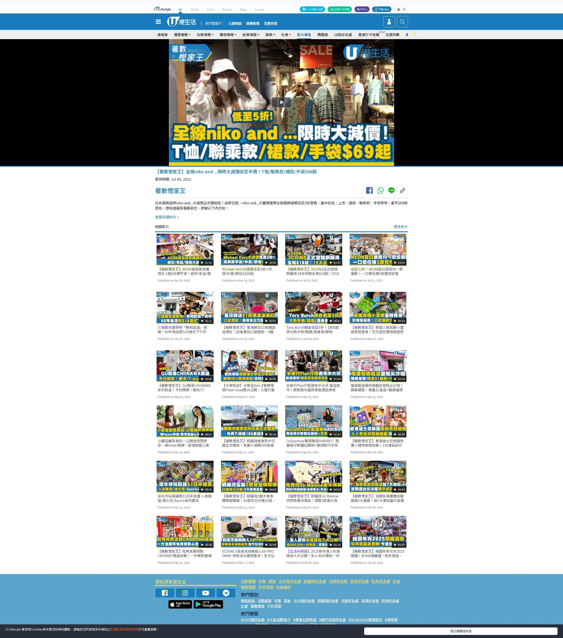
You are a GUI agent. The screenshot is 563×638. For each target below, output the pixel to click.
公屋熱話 (235, 23)
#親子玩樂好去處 (332, 619)
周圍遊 (322, 34)
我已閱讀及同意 (461, 631)
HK (180, 9)
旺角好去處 (380, 581)
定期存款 (270, 23)
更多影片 (401, 226)
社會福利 (283, 587)
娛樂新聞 (253, 23)
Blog (243, 9)
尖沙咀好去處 (290, 581)
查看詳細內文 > (167, 216)
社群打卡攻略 (342, 9)
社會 (396, 581)
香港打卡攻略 (368, 34)
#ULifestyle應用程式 (365, 619)
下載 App (383, 9)
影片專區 (304, 34)
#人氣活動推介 (279, 619)
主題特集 (393, 34)
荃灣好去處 (359, 581)
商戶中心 (362, 9)
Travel (195, 9)
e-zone (259, 9)
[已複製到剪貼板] (402, 190)
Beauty (227, 9)
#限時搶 (391, 619)
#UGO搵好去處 (253, 619)
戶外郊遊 (265, 587)
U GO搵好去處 (314, 9)
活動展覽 (248, 581)
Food (210, 9)
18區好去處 (343, 34)
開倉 (272, 581)
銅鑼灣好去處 (315, 581)
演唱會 (162, 34)
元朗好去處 (338, 581)
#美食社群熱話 (304, 619)
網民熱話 (248, 600)
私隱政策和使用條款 (124, 629)
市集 (262, 581)
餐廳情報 (248, 587)
